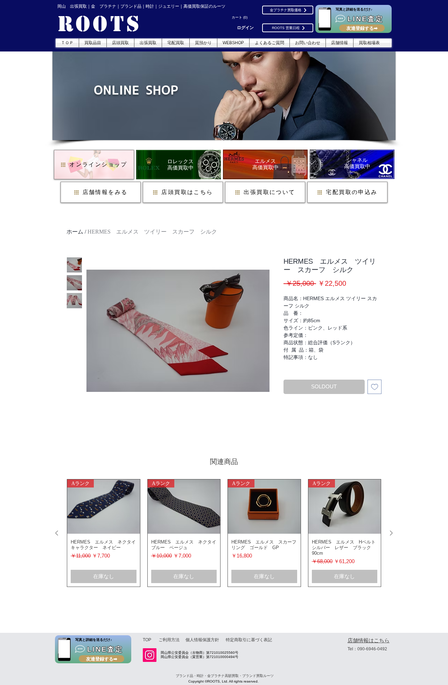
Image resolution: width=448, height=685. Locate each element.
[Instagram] (149, 655)
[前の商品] (56, 533)
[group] (224, 533)
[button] (240, 17)
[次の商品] (391, 533)
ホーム (74, 232)
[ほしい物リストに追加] (375, 387)
